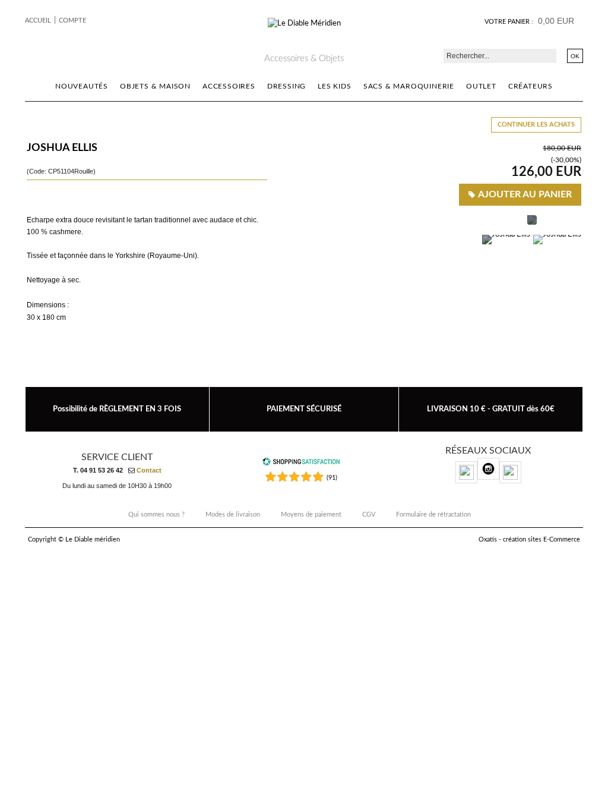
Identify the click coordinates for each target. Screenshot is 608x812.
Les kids (334, 86)
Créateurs (530, 86)
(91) (332, 477)
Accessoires (228, 86)
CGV (368, 514)
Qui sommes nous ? (156, 514)
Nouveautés (81, 86)
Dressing (286, 86)
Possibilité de (117, 409)
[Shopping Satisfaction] (301, 464)
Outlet (481, 86)
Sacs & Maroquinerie (408, 86)
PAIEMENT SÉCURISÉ (304, 409)
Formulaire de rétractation (433, 514)
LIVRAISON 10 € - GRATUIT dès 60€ (491, 409)
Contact (149, 470)
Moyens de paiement (311, 514)
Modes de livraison (232, 514)
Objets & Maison (155, 86)
